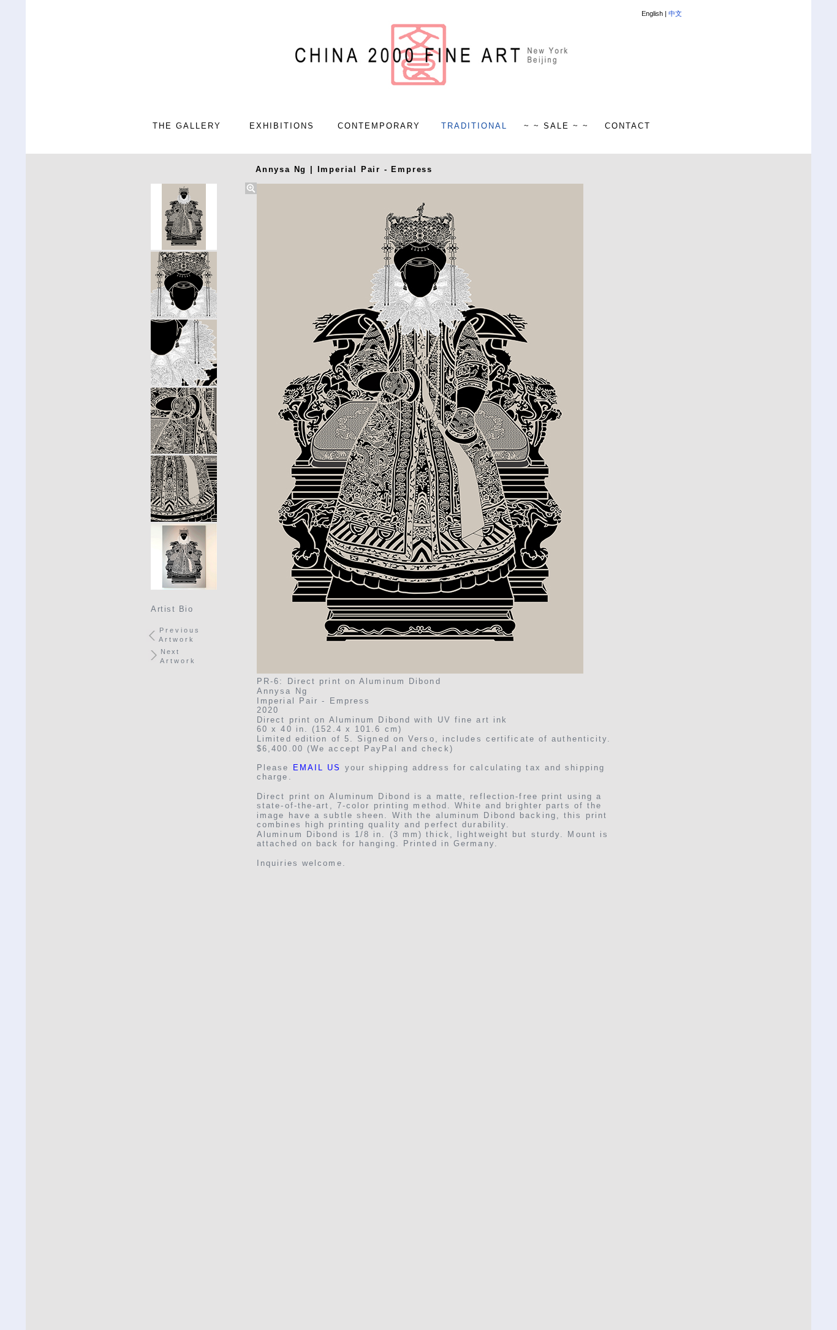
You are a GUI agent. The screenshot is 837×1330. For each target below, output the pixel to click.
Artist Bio (172, 609)
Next (170, 651)
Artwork (177, 639)
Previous (179, 630)
